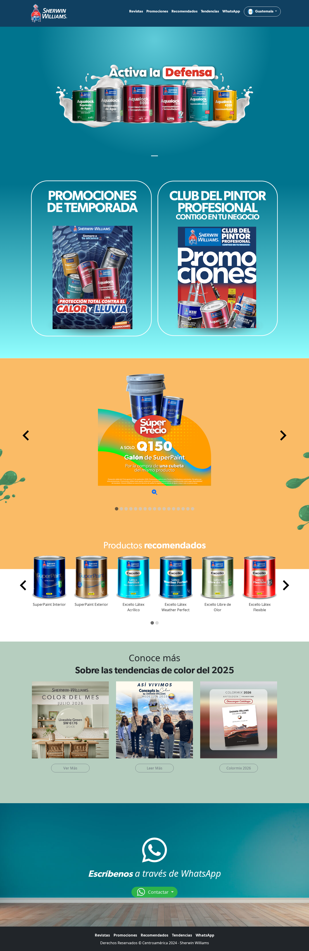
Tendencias (210, 11)
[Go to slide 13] (173, 508)
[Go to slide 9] (154, 508)
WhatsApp (231, 11)
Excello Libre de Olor (217, 607)
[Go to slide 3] (126, 508)
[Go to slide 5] (135, 508)
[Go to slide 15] (183, 508)
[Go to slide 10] (159, 508)
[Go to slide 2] (121, 508)
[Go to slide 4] (131, 508)
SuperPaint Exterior (91, 604)
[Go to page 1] (152, 623)
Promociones (157, 11)
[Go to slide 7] (145, 508)
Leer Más (154, 768)
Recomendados (184, 11)
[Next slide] (282, 435)
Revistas (136, 11)
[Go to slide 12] (169, 508)
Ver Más (70, 768)
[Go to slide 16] (188, 508)
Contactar (158, 892)
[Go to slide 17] (192, 508)
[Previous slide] (26, 435)
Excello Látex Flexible (260, 607)
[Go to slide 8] (150, 508)
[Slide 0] (154, 155)
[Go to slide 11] (164, 508)
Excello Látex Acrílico (133, 607)
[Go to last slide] (23, 585)
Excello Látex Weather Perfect (176, 607)
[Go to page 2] (157, 623)
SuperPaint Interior (49, 604)
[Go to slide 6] (140, 508)
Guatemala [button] (264, 11)
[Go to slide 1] (116, 508)
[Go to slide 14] (178, 508)
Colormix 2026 (238, 768)
